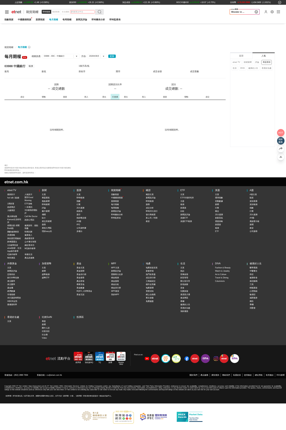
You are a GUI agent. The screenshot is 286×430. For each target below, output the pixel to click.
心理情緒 (253, 291)
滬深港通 (253, 201)
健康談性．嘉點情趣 (31, 227)
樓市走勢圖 (151, 284)
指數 (78, 201)
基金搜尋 (80, 278)
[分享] (281, 148)
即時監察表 (115, 19)
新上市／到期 (151, 218)
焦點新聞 (46, 201)
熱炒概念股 (81, 218)
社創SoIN (47, 317)
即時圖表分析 (98, 19)
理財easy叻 (47, 231)
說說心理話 (29, 220)
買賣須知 (150, 291)
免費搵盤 (150, 301)
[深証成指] (126, 2)
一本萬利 (28, 207)
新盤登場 (150, 271)
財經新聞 (248, 62)
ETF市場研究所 (187, 198)
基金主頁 (80, 268)
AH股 (79, 221)
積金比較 (115, 284)
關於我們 (193, 375)
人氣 (263, 55)
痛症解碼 (253, 281)
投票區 (80, 317)
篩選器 (183, 208)
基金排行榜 (81, 274)
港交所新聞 (47, 221)
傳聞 (44, 214)
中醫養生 (253, 271)
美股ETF (184, 218)
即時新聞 (46, 204)
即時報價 (46, 12)
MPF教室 (115, 291)
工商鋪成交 (151, 281)
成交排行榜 (151, 278)
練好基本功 (29, 245)
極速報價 (55, 12)
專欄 (182, 301)
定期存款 (11, 274)
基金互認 (80, 294)
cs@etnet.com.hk (54, 375)
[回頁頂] (281, 156)
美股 (217, 190)
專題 (44, 321)
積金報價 (115, 278)
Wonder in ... (237, 12)
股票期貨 (40, 19)
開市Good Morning (29, 199)
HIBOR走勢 (12, 301)
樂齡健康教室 (13, 232)
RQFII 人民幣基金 (84, 291)
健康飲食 (253, 278)
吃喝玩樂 (28, 232)
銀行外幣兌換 (13, 278)
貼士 (44, 218)
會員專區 (184, 298)
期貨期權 (32, 12)
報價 (31, 66)
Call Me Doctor (31, 216)
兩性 (252, 301)
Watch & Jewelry (222, 271)
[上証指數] (18, 2)
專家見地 (80, 284)
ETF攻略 (28, 204)
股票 (79, 190)
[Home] (16, 11)
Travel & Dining (221, 278)
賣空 (78, 214)
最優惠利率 (12, 304)
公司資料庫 (81, 228)
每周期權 (67, 19)
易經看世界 (29, 238)
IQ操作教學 (12, 254)
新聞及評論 (116, 211)
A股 (252, 190)
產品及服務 (29, 258)
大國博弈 (11, 210)
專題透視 (267, 62)
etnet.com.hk (16, 181)
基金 (79, 263)
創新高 (79, 211)
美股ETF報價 (186, 221)
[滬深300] (72, 2)
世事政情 (184, 274)
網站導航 (259, 375)
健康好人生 (253, 68)
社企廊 (45, 334)
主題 (182, 201)
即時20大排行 (152, 211)
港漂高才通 (185, 294)
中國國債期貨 (24, 19)
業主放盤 (150, 298)
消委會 (252, 308)
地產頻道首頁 (151, 268)
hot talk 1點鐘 (13, 198)
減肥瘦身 (253, 298)
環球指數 (219, 198)
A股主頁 (253, 194)
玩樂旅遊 (184, 291)
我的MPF (115, 294)
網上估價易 (151, 294)
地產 (148, 263)
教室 (148, 221)
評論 (257, 62)
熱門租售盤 (151, 274)
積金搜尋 (115, 281)
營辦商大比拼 (117, 274)
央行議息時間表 (14, 298)
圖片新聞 (46, 211)
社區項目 (46, 331)
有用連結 (269, 375)
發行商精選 (151, 214)
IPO (78, 224)
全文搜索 (65, 12)
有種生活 (28, 254)
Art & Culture (220, 274)
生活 (235, 68)
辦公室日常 (185, 281)
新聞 (44, 190)
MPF (113, 263)
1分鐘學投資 (12, 245)
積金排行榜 (116, 288)
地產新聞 (150, 288)
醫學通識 (253, 268)
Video (44, 338)
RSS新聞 (281, 375)
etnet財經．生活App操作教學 (14, 249)
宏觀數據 (219, 201)
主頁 (44, 194)
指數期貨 (8, 19)
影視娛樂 (184, 284)
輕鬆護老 (253, 288)
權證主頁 (150, 194)
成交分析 (150, 208)
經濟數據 (11, 291)
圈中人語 (46, 328)
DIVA (242, 68)
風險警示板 (254, 221)
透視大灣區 (47, 228)
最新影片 (11, 194)
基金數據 (80, 288)
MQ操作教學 (30, 248)
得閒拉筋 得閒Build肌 (13, 227)
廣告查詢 (215, 375)
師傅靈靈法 (12, 242)
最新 (241, 55)
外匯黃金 (12, 263)
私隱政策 (237, 375)
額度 (252, 198)
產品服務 (204, 375)
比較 (182, 211)
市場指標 (11, 294)
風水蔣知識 (12, 216)
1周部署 (10, 204)
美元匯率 (11, 284)
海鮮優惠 (184, 311)
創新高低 (219, 218)
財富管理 (184, 278)
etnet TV (236, 62)
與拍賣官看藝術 (14, 238)
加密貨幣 (46, 263)
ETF (182, 190)
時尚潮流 (11, 258)
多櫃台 (79, 231)
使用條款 (248, 375)
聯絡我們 (226, 375)
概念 (217, 211)
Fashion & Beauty (223, 268)
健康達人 (28, 235)
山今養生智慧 (30, 242)
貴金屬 (10, 288)
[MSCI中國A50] (182, 2)
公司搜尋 (253, 231)
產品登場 (80, 281)
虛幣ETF (45, 278)
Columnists (220, 281)
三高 (252, 284)
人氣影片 (28, 194)
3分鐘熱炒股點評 (31, 211)
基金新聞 (80, 271)
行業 (78, 204)
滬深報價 (253, 204)
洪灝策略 (11, 235)
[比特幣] (233, 2)
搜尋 (44, 224)
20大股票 (80, 208)
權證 (148, 190)
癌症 (252, 274)
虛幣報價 (46, 274)
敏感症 (252, 294)
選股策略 (219, 221)
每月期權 (53, 19)
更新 (112, 56)
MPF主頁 (115, 268)
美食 (182, 288)
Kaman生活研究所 (14, 221)
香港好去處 (266, 68)
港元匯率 (11, 281)
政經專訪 (11, 207)
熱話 (182, 271)
